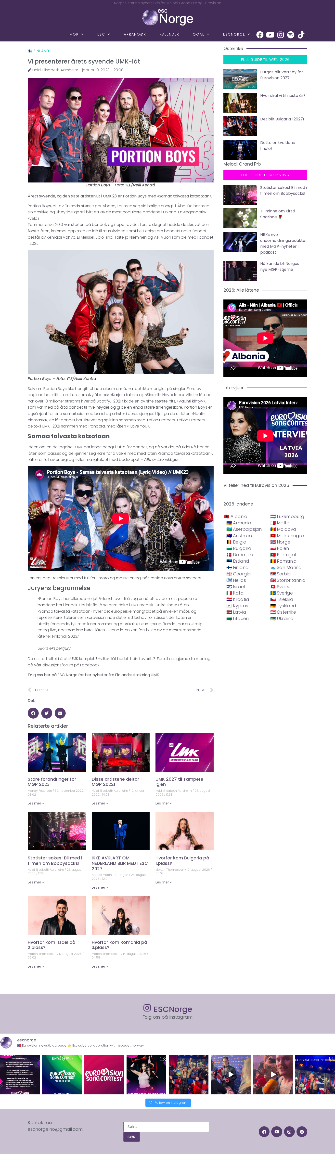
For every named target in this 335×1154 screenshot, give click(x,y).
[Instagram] (280, 35)
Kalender (169, 34)
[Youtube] (270, 35)
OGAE (199, 34)
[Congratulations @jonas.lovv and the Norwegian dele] (315, 1074)
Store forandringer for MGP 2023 (52, 782)
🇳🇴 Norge (280, 542)
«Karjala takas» (124, 395)
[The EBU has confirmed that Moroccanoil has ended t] (20, 1074)
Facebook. (90, 665)
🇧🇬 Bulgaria (238, 548)
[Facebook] (260, 35)
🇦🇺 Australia (239, 535)
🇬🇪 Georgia (238, 574)
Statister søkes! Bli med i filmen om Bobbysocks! (55, 860)
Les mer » (36, 803)
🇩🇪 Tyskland (283, 606)
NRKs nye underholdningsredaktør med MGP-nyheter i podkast (283, 243)
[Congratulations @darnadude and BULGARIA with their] (146, 1074)
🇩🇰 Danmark (240, 555)
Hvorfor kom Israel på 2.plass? (51, 945)
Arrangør (135, 34)
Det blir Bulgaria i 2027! (282, 119)
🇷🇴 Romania (283, 561)
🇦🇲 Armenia (238, 523)
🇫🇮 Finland (38, 50)
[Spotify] (291, 35)
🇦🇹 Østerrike (283, 612)
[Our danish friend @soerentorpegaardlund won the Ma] (231, 1074)
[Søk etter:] (166, 1127)
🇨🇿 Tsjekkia (281, 599)
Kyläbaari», (99, 395)
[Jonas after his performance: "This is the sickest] (188, 1074)
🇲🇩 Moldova (283, 529)
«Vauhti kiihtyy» (191, 401)
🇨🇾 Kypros (237, 606)
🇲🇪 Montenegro (287, 535)
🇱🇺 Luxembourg (287, 516)
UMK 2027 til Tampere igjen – (179, 782)
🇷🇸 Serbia (280, 574)
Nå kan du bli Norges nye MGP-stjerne (279, 266)
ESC (101, 34)
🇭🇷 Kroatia (237, 599)
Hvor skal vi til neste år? (283, 95)
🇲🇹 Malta (280, 523)
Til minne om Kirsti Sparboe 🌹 (277, 214)
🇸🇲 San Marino (285, 567)
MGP (74, 34)
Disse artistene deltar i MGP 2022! (117, 782)
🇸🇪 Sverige (281, 593)
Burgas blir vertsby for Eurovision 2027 (281, 75)
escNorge (234, 34)
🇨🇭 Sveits (279, 586)
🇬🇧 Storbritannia (288, 580)
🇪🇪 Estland (237, 561)
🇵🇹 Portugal (283, 555)
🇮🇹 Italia (235, 593)
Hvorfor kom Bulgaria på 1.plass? (182, 860)
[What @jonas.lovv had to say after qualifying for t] (273, 1074)
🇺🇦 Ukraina (282, 618)
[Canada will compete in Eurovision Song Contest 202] (104, 1074)
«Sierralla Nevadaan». (165, 395)
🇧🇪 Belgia (236, 542)
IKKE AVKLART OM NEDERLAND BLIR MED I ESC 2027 (120, 863)
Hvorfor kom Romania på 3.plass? (119, 945)
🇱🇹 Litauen (237, 618)
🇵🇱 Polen (279, 548)
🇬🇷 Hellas (236, 580)
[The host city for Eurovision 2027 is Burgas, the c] (62, 1074)
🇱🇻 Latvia (236, 612)
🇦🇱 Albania (235, 516)
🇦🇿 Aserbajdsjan (244, 529)
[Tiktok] (301, 35)
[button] (33, 713)
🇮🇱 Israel (235, 586)
